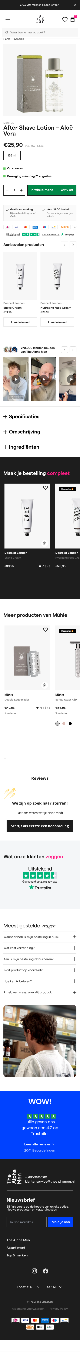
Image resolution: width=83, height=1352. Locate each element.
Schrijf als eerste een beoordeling (40, 826)
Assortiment (16, 1247)
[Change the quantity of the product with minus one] (7, 190)
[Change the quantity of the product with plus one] (21, 190)
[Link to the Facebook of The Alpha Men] (45, 1271)
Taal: (49, 1287)
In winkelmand (20, 322)
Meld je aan (61, 1222)
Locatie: (23, 1287)
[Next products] (73, 244)
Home (6, 39)
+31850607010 (36, 1177)
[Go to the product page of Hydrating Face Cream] (57, 276)
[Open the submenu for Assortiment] (71, 1248)
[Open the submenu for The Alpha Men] (71, 1240)
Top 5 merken (17, 1255)
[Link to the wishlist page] (65, 20)
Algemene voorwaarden (28, 1308)
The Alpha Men (18, 1240)
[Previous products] (64, 244)
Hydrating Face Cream (55, 307)
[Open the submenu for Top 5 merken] (71, 1255)
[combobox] (38, 32)
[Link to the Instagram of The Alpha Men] (34, 1271)
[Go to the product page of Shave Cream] (20, 276)
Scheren (19, 39)
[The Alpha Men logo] (40, 19)
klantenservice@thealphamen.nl (50, 1181)
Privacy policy (59, 1308)
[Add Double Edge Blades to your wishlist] (45, 629)
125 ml (12, 155)
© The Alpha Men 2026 (40, 1302)
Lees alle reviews (37, 1144)
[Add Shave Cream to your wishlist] (45, 487)
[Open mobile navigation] (7, 19)
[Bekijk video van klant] (16, 379)
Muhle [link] (8, 123)
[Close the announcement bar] (75, 5)
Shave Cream (12, 307)
